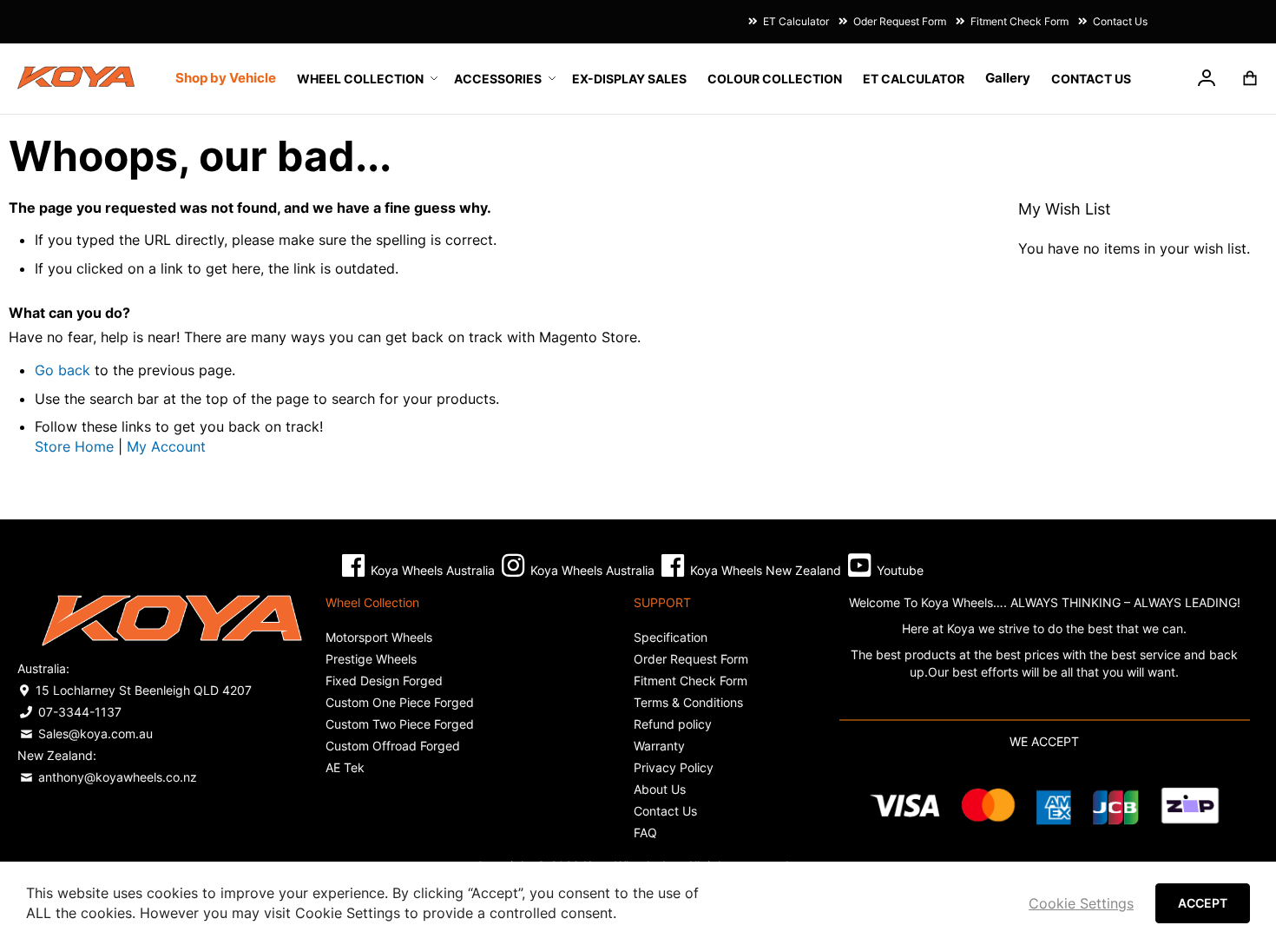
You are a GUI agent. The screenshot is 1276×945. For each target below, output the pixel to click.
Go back (62, 370)
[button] (1206, 80)
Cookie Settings (1081, 903)
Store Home (74, 446)
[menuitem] (365, 79)
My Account (166, 446)
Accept (1202, 902)
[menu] (653, 78)
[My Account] (1206, 80)
